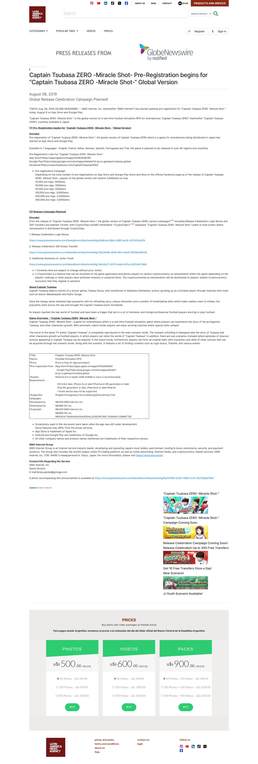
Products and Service (210, 3)
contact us (143, 739)
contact (167, 3)
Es (183, 3)
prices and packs (104, 739)
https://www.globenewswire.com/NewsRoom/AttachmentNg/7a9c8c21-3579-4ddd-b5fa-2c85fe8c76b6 (88, 264)
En (180, 3)
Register (200, 31)
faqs (153, 3)
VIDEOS (91, 30)
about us (140, 3)
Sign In (222, 31)
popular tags (66, 30)
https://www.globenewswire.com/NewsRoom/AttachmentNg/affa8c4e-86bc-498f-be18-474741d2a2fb (87, 240)
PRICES (108, 30)
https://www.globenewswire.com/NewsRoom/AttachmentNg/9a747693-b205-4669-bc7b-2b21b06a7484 (154, 478)
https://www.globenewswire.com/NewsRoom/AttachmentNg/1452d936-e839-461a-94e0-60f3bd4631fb (88, 252)
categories (37, 30)
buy (72, 707)
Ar (186, 3)
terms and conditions (107, 743)
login (140, 743)
